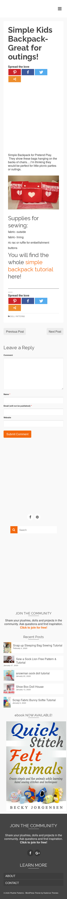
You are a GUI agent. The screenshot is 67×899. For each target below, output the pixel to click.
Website (7, 417)
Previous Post (15, 331)
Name (7, 394)
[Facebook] (28, 72)
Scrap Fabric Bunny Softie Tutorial (34, 700)
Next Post (55, 331)
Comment (8, 355)
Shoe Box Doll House (30, 686)
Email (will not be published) (18, 405)
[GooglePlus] (37, 852)
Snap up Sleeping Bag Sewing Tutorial (37, 645)
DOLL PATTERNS (17, 316)
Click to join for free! (33, 627)
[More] (14, 79)
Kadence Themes (51, 893)
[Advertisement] (33, 119)
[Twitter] (41, 72)
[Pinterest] (14, 72)
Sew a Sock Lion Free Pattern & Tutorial (36, 660)
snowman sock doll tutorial (33, 673)
